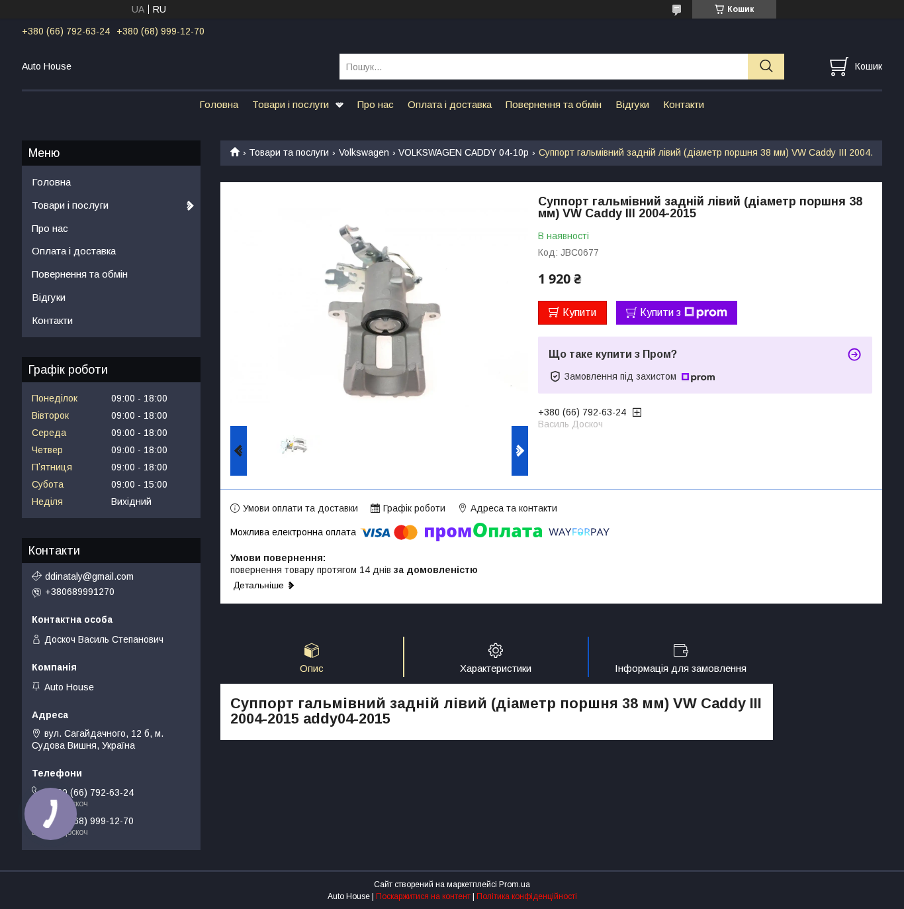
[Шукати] (766, 67)
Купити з (660, 312)
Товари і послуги (290, 104)
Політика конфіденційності (526, 896)
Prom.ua (514, 884)
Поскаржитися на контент (423, 896)
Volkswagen (364, 152)
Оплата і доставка (450, 104)
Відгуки (632, 104)
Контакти (683, 104)
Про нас (375, 104)
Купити (579, 312)
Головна (218, 104)
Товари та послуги (289, 152)
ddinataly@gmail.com (89, 576)
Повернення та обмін (554, 104)
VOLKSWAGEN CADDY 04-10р (463, 152)
